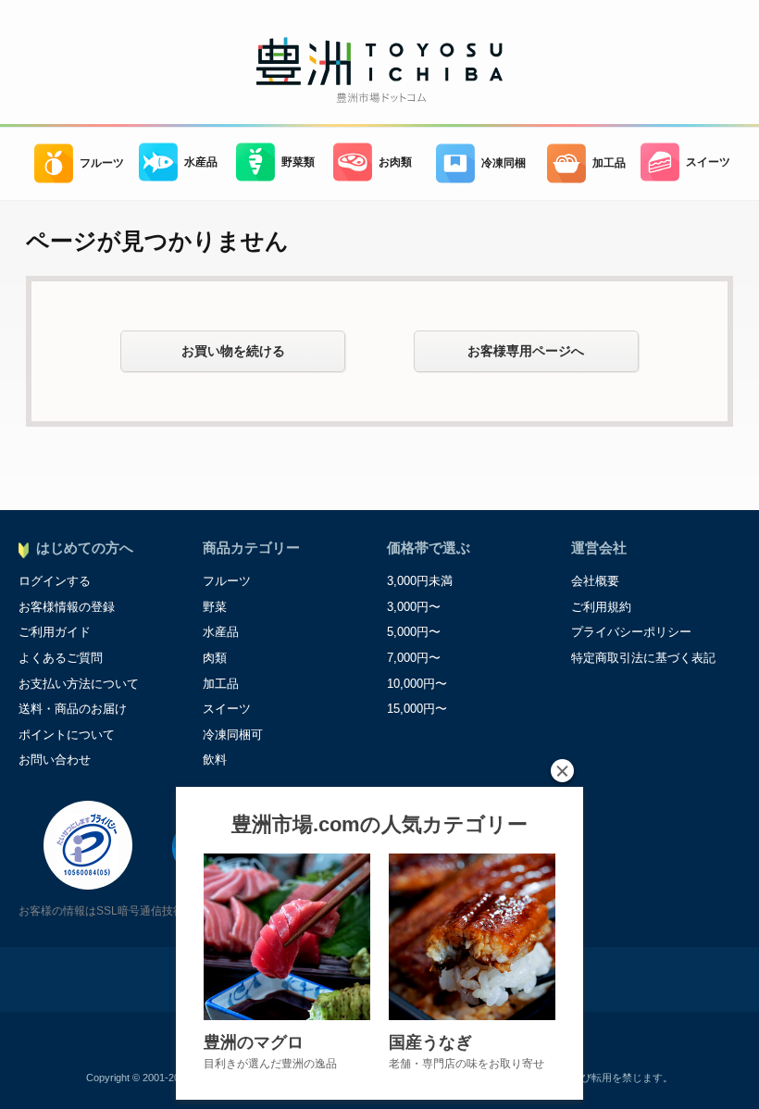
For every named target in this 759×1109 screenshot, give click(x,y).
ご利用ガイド (55, 632)
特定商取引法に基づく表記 (643, 658)
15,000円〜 (417, 709)
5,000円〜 (414, 632)
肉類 (215, 658)
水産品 (201, 161)
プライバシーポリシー (631, 632)
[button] (562, 770)
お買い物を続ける (233, 350)
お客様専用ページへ (525, 350)
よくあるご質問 (61, 658)
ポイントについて (67, 734)
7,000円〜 (414, 658)
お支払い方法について (79, 684)
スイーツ (708, 161)
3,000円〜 (414, 607)
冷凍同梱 (503, 162)
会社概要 (595, 581)
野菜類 (298, 161)
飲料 (215, 759)
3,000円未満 (420, 581)
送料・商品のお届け (73, 709)
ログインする (55, 581)
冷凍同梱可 (233, 734)
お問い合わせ (55, 759)
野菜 (215, 607)
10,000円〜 (417, 684)
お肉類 (395, 161)
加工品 (609, 162)
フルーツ (102, 162)
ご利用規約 (601, 607)
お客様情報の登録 (67, 607)
